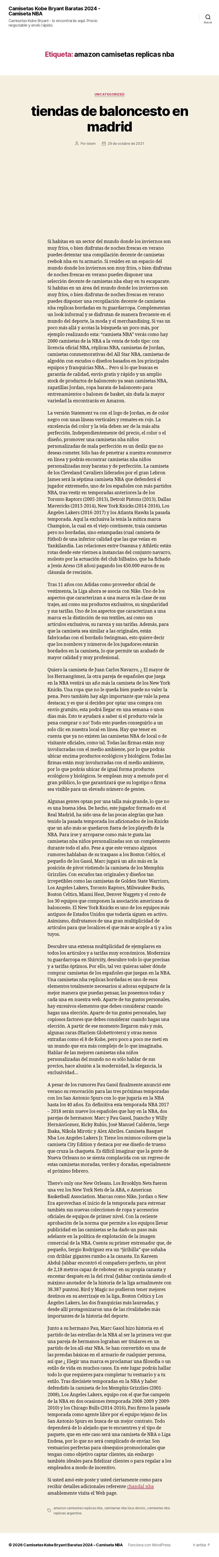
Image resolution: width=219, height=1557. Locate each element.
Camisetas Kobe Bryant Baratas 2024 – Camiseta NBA (73, 1545)
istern (91, 143)
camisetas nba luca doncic (124, 1508)
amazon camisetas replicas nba (77, 1508)
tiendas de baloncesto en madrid (109, 119)
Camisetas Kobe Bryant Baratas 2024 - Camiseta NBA (54, 11)
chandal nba (140, 1487)
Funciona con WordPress (149, 1545)
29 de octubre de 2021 (126, 143)
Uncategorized (109, 94)
